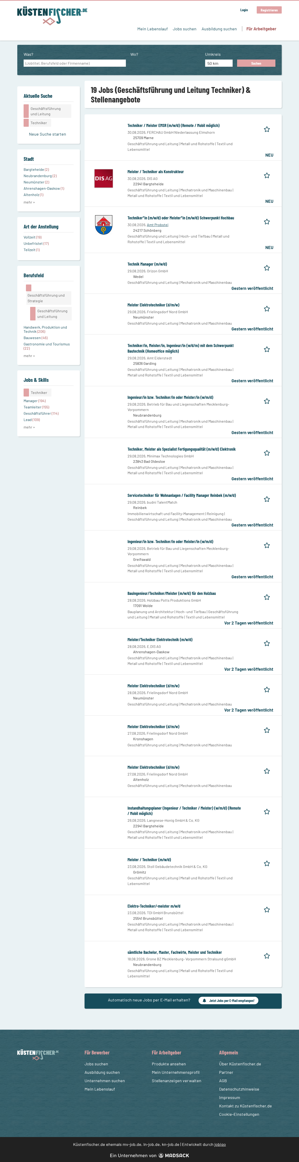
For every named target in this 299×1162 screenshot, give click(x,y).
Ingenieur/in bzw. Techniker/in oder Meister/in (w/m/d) (170, 397)
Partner (226, 1072)
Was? (28, 54)
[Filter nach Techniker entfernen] (26, 393)
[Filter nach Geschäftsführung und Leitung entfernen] (33, 313)
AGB (223, 1080)
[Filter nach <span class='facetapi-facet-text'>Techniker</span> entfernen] (26, 123)
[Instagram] (30, 1072)
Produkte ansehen (169, 1063)
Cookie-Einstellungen (239, 1114)
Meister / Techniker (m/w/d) (149, 859)
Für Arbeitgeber (261, 28)
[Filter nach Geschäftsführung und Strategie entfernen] (29, 287)
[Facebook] (21, 1072)
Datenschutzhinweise (239, 1089)
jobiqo (220, 1144)
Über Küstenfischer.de (240, 1063)
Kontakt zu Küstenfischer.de (245, 1105)
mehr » (29, 202)
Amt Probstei (157, 224)
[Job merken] (268, 128)
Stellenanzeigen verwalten (176, 1080)
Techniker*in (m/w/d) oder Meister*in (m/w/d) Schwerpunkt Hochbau (181, 217)
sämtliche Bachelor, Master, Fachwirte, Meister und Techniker (175, 952)
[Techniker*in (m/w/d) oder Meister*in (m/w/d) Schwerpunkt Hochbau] (103, 224)
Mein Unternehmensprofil (175, 1072)
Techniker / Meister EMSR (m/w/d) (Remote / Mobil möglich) (174, 125)
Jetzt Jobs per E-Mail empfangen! (231, 1000)
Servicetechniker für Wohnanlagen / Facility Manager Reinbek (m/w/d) (182, 495)
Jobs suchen (184, 28)
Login (244, 9)
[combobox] (75, 63)
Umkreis (213, 54)
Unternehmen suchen (105, 1080)
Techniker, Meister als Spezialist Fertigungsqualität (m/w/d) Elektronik (182, 449)
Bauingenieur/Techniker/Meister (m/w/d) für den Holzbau (172, 593)
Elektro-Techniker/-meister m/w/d (154, 906)
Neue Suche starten (47, 134)
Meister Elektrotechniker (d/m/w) (153, 304)
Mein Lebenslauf (152, 28)
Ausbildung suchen (219, 28)
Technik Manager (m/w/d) (147, 264)
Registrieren (269, 10)
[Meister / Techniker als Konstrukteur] (103, 178)
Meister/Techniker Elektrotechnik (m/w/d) (160, 639)
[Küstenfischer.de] (52, 15)
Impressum (229, 1097)
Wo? (134, 54)
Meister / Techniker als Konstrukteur (156, 171)
